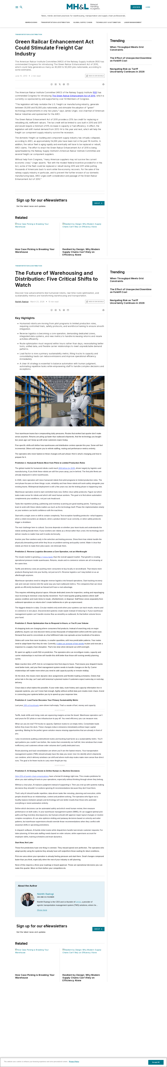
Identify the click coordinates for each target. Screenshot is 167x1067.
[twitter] (60, 84)
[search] (21, 7)
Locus (78, 902)
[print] (103, 84)
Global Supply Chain (82, 22)
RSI (95, 92)
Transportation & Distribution (55, 22)
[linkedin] (56, 84)
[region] (83, 1062)
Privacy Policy (74, 1061)
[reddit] (64, 84)
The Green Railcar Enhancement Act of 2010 (73, 96)
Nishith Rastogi (22, 301)
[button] (17, 7)
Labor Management (133, 22)
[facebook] (51, 84)
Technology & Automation (108, 22)
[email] (68, 84)
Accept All (156, 1062)
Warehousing (31, 22)
